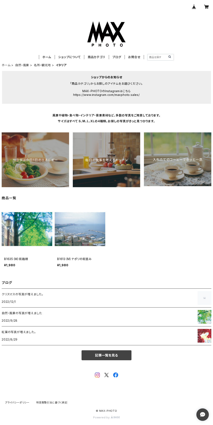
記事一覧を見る (106, 355)
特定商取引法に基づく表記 (51, 402)
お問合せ (134, 57)
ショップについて (69, 57)
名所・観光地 (42, 65)
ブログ (116, 57)
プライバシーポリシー (17, 402)
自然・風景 (22, 65)
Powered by (102, 417)
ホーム (46, 57)
